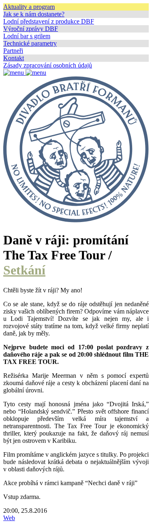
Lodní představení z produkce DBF (48, 21)
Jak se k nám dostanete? (33, 14)
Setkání (24, 270)
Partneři (13, 50)
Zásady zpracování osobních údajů (47, 65)
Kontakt (13, 57)
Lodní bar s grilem (26, 36)
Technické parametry (30, 43)
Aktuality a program (29, 6)
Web (9, 517)
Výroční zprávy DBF (30, 28)
